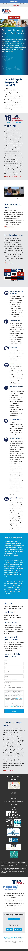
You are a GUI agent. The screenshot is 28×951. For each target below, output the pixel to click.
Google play (18, 929)
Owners (17, 3)
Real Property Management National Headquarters (13, 801)
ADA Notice (11, 865)
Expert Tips (22, 3)
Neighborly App (14, 804)
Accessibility (20, 937)
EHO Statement (14, 806)
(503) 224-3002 (16, 5)
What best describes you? (10, 680)
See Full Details (9, 770)
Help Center (13, 803)
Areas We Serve (10, 263)
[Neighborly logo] (14, 1)
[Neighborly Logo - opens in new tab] (14, 887)
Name (6, 660)
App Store (10, 929)
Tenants (12, 3)
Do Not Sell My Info (9, 938)
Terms (17, 698)
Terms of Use (7, 937)
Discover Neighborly (13, 919)
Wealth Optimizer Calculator (13, 176)
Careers (13, 809)
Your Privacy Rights (18, 938)
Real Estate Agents (13, 800)
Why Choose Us (10, 227)
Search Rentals (6, 3)
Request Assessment (14, 17)
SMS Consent (7, 685)
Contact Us (14, 796)
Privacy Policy (16, 706)
